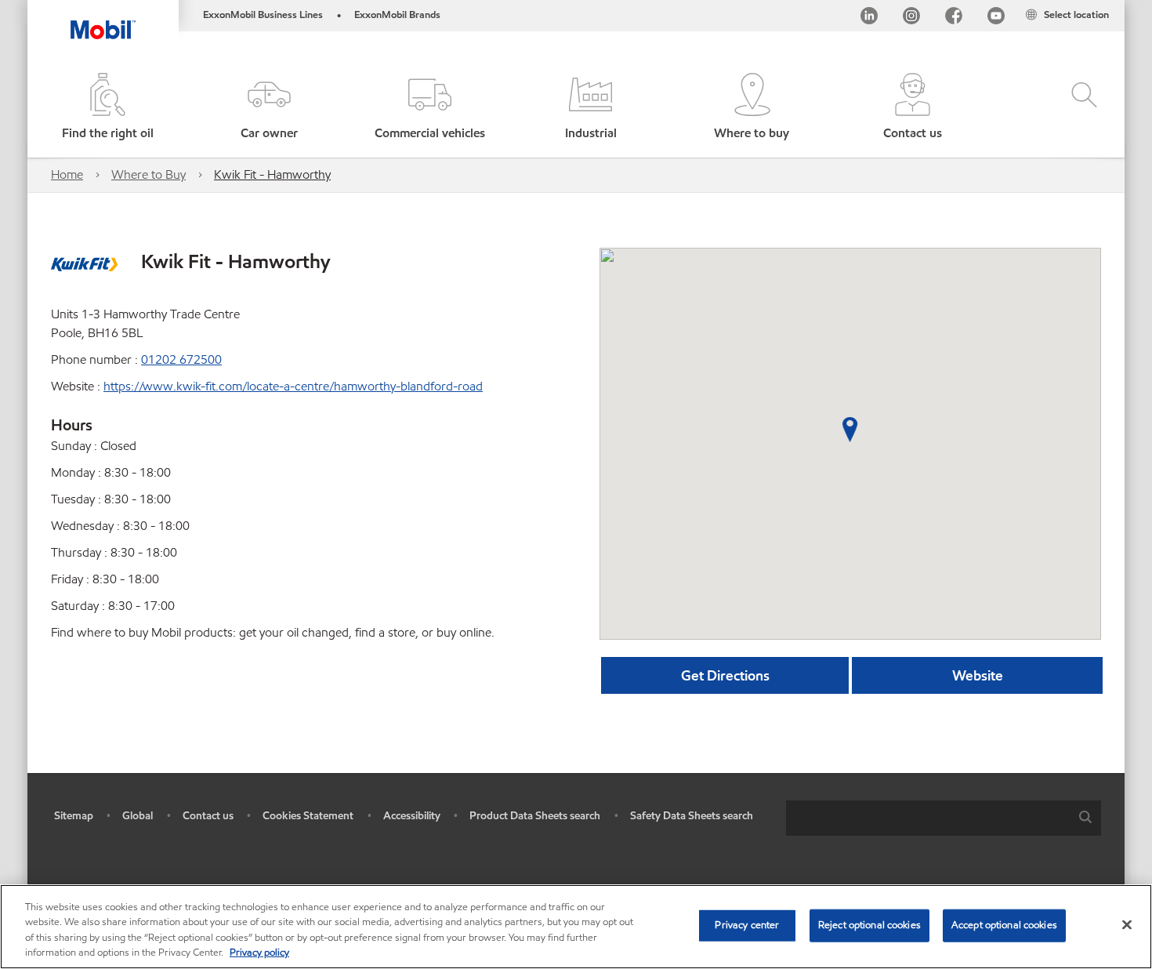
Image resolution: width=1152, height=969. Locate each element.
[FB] (954, 18)
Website (977, 675)
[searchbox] (928, 818)
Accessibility (411, 815)
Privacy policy (259, 952)
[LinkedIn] (869, 18)
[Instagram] (911, 18)
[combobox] (943, 818)
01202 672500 (181, 359)
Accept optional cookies (1004, 925)
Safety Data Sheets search (691, 815)
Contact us (208, 815)
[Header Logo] (103, 19)
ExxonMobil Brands (397, 15)
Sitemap (73, 815)
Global (137, 815)
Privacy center (747, 925)
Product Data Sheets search (534, 815)
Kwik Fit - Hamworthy (272, 174)
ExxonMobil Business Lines (263, 15)
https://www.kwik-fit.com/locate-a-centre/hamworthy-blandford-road (293, 386)
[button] (268, 108)
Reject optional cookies (869, 925)
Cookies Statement (308, 815)
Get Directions (725, 675)
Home (67, 174)
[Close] (1127, 924)
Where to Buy (148, 174)
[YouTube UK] (996, 18)
